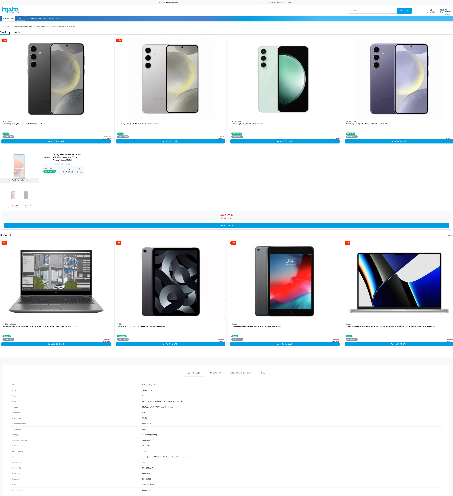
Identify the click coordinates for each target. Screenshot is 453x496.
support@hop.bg (173, 2)
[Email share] (17, 206)
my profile (431, 12)
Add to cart (57, 141)
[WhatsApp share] (26, 206)
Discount (22, 18)
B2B (57, 18)
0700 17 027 (162, 2)
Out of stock (226, 225)
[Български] (296, 1)
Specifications (194, 373)
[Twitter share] (30, 206)
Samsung (145, 490)
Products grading (34, 18)
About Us (280, 2)
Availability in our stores (241, 373)
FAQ (263, 373)
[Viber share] (13, 206)
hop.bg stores (48, 18)
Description (215, 373)
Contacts (290, 2)
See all (450, 235)
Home (262, 2)
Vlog (273, 2)
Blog (268, 2)
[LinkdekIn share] (21, 206)
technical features (62, 164)
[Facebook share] (8, 206)
